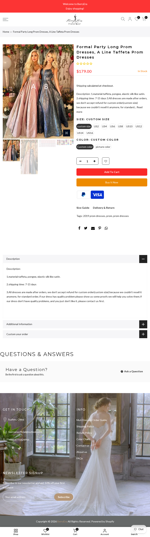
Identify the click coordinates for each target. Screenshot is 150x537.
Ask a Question (133, 371)
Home (6, 31)
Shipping (81, 85)
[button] (84, 63)
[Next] (67, 91)
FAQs (79, 458)
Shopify (110, 521)
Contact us (82, 445)
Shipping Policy (85, 426)
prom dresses (121, 215)
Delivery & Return (104, 207)
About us (81, 451)
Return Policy (84, 432)
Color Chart (83, 439)
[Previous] (9, 91)
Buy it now (111, 182)
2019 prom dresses (94, 215)
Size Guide (82, 207)
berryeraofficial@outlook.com (25, 431)
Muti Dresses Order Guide (91, 420)
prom (109, 215)
